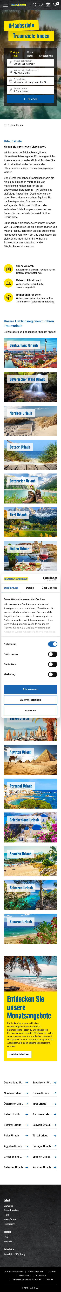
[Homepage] (6, 125)
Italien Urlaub (12, 1114)
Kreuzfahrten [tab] (46, 55)
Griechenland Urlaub (16, 1156)
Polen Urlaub (11, 1135)
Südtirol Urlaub (12, 1125)
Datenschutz (24, 1275)
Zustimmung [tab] (11, 587)
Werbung (8, 1205)
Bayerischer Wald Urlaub (45, 1082)
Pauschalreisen (11, 1210)
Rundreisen (9, 1224)
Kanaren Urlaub (42, 1167)
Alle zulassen (30, 689)
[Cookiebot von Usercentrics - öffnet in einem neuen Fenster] (43, 579)
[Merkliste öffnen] (55, 5)
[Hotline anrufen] (34, 5)
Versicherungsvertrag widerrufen (27, 1279)
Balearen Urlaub (13, 1167)
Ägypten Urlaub (13, 1146)
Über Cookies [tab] (49, 587)
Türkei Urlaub (40, 1135)
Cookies (49, 1279)
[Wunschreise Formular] (48, 5)
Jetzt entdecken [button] (19, 1054)
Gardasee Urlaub (42, 1114)
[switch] (52, 654)
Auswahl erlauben (30, 699)
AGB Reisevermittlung (14, 1271)
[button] (5, 4)
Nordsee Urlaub (13, 1093)
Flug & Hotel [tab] (16, 54)
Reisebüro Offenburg (14, 1254)
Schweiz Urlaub (42, 1125)
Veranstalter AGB (35, 1271)
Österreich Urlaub (14, 1103)
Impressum (41, 1275)
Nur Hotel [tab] (30, 54)
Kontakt (8, 1241)
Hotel (6, 1215)
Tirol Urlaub (39, 1103)
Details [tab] (30, 587)
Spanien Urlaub (41, 1156)
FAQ (6, 1237)
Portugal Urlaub (42, 1146)
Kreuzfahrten (10, 1219)
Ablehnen (30, 710)
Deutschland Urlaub (15, 1082)
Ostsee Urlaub (41, 1093)
